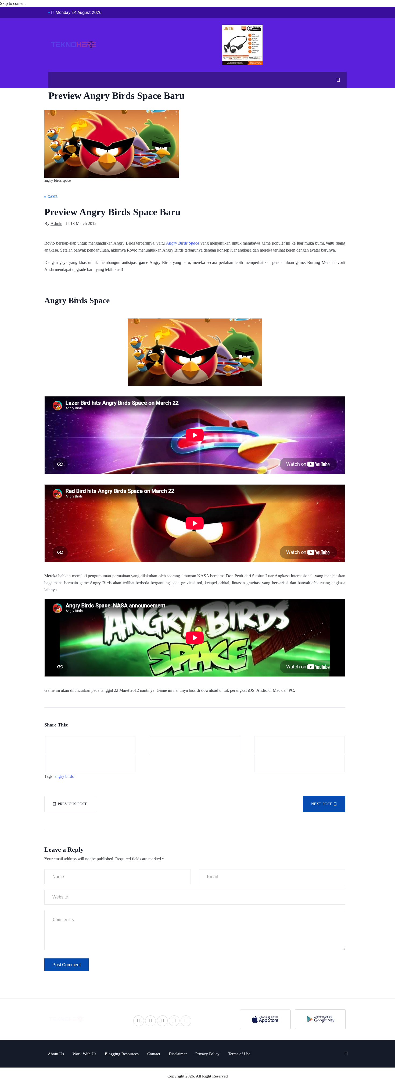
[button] (336, 80)
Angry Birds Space (182, 243)
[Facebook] (138, 1020)
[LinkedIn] (162, 1020)
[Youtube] (174, 1020)
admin (56, 223)
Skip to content (13, 3)
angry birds (64, 776)
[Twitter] (150, 1020)
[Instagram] (186, 1020)
